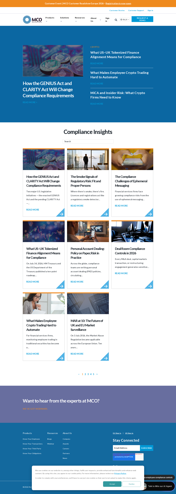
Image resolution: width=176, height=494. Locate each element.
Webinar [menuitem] (50, 444)
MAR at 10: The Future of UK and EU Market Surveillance (87, 325)
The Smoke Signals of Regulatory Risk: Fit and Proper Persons (86, 181)
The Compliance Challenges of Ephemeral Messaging (131, 181)
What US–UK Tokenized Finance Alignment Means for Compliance (43, 253)
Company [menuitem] (66, 439)
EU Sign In (117, 433)
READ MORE (30, 102)
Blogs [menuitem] (49, 439)
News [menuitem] (65, 458)
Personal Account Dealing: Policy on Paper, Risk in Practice (88, 253)
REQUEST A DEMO (142, 19)
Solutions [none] (64, 17)
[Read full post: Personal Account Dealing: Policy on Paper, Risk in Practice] (88, 231)
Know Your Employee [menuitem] (31, 439)
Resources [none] (80, 17)
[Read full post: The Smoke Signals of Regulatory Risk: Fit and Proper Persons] (88, 159)
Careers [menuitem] (66, 449)
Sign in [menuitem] (150, 10)
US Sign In (129, 433)
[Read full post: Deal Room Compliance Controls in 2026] (132, 231)
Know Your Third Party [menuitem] (32, 449)
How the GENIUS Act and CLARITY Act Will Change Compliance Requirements (48, 89)
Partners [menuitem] (66, 453)
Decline (131, 484)
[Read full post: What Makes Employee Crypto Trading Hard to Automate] (44, 303)
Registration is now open (118, 3)
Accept (112, 484)
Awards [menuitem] (66, 444)
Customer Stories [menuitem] (117, 10)
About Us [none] (94, 19)
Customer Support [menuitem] (136, 10)
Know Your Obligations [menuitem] (32, 453)
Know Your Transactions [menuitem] (33, 444)
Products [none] (49, 17)
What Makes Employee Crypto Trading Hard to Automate (41, 325)
